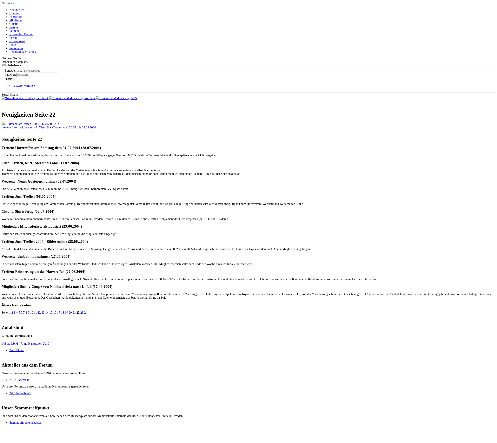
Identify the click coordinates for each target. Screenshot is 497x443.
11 (35, 312)
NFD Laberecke (19, 379)
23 (81, 312)
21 (74, 312)
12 (39, 312)
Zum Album (16, 350)
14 (47, 312)
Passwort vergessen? (25, 85)
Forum (13, 37)
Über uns (15, 13)
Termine (14, 30)
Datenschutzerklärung (22, 51)
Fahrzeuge (15, 16)
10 (31, 312)
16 (54, 312)
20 (70, 312)
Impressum (16, 48)
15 (50, 312)
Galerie (13, 23)
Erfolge (13, 27)
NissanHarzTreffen (21, 34)
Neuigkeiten (16, 9)
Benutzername (13, 70)
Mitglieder (15, 20)
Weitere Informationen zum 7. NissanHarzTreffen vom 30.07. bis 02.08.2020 (49, 127)
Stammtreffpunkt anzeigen (25, 422)
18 (62, 312)
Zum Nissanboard (20, 393)
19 (66, 312)
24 (85, 312)
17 (58, 312)
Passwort (10, 74)
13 (43, 312)
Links (12, 44)
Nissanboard (17, 41)
